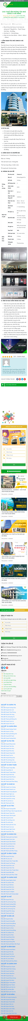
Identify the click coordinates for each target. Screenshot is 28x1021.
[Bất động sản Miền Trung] (14, 4)
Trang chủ (5, 15)
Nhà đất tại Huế (6, 896)
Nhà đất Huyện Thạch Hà (8, 813)
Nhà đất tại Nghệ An (8, 784)
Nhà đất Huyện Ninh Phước (8, 777)
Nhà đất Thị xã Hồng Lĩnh (8, 820)
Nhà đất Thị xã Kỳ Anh (7, 822)
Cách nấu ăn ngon (6, 690)
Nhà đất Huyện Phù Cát (7, 954)
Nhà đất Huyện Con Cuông (8, 787)
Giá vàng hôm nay (8, 673)
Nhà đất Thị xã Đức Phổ (7, 882)
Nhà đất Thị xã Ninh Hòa (7, 846)
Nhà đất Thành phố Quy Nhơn (9, 961)
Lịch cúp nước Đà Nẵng (9, 686)
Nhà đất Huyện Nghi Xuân (8, 829)
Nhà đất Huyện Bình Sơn (7, 887)
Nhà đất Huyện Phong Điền (8, 906)
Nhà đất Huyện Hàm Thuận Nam (9, 870)
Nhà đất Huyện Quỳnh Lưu (8, 789)
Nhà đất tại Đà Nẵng (8, 994)
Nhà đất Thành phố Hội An (8, 987)
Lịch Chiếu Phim (7, 682)
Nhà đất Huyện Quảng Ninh (8, 738)
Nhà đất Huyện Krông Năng (8, 930)
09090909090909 (14, 471)
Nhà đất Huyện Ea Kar (7, 919)
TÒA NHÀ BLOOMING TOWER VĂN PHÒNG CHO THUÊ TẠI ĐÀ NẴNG (13, 512)
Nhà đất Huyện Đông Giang (8, 978)
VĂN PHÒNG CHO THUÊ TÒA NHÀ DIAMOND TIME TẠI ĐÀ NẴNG (14, 601)
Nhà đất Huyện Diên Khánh (8, 841)
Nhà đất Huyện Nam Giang (8, 969)
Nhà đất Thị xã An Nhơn (7, 958)
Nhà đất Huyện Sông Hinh (8, 753)
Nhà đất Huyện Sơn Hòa (7, 748)
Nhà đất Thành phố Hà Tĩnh (8, 824)
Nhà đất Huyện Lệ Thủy (7, 731)
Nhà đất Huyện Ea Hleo (7, 935)
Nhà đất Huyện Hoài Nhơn (8, 949)
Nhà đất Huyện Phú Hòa (7, 750)
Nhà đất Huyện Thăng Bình (8, 982)
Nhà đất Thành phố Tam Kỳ (8, 991)
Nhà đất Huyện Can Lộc (7, 827)
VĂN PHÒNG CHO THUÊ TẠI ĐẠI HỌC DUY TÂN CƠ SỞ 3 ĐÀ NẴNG (13, 557)
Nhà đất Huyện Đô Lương (8, 798)
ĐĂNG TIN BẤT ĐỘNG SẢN (17, 0)
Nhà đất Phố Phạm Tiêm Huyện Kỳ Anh (11, 811)
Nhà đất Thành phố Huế (7, 913)
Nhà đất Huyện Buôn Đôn (8, 937)
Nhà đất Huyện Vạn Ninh (7, 848)
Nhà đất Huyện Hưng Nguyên (9, 791)
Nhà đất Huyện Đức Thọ (7, 831)
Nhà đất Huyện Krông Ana (8, 925)
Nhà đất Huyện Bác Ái (7, 770)
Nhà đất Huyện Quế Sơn (7, 971)
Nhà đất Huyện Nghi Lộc (7, 794)
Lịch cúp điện (6, 678)
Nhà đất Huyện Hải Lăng (7, 714)
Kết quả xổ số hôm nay (9, 676)
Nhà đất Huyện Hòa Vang (8, 999)
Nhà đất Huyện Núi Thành (8, 985)
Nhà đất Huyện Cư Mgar (7, 939)
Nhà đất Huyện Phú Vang (8, 911)
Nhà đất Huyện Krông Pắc (8, 941)
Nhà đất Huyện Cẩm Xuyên (8, 815)
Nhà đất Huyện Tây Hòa (7, 746)
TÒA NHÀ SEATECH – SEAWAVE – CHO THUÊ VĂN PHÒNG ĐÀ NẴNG (14, 490)
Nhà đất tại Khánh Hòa (8, 834)
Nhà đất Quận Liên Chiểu (8, 1008)
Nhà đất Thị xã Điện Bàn (7, 989)
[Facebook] (2, 667)
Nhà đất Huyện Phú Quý (7, 856)
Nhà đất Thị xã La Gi (6, 858)
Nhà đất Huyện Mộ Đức (7, 884)
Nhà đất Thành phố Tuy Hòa (8, 762)
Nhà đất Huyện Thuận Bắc (8, 767)
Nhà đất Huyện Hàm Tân (7, 867)
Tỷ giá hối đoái (7, 684)
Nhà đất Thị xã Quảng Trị (8, 716)
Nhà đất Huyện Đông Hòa (8, 757)
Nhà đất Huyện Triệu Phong (8, 712)
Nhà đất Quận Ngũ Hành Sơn (9, 1013)
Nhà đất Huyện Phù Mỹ (7, 951)
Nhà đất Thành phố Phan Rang (9, 781)
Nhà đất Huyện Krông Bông (8, 923)
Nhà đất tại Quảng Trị (8, 704)
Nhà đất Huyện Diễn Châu (8, 796)
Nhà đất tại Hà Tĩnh (7, 805)
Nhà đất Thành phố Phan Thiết (9, 874)
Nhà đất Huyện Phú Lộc (7, 899)
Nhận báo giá (14, 1017)
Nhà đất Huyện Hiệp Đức (7, 973)
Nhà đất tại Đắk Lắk (7, 916)
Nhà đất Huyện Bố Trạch (7, 736)
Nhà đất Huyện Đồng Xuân (8, 744)
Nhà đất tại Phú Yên (7, 741)
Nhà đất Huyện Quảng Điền (8, 904)
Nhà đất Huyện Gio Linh (7, 710)
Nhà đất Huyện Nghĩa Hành (8, 880)
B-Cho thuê (12, 15)
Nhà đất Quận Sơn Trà (7, 1011)
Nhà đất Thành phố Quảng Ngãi (9, 894)
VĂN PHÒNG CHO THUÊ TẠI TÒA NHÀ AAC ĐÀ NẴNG (13, 535)
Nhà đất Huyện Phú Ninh (7, 980)
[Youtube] (7, 667)
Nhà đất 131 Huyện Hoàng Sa (9, 997)
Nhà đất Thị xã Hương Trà (8, 908)
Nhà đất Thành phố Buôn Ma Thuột (10, 944)
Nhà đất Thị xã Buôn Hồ (7, 932)
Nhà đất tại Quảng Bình (9, 726)
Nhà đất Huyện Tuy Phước (8, 956)
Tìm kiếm (3, 693)
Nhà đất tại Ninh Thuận (9, 765)
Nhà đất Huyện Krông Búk (8, 921)
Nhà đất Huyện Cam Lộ (7, 721)
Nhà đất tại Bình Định (8, 946)
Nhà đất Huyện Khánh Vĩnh (8, 844)
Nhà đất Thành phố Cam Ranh (9, 837)
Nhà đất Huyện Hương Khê (8, 808)
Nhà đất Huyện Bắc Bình (7, 872)
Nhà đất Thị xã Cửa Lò (7, 800)
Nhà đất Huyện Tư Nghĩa (7, 891)
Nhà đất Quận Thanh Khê (8, 1002)
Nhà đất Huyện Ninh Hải (7, 774)
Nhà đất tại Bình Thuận (8, 853)
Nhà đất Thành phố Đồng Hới (9, 733)
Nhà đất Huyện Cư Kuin (7, 928)
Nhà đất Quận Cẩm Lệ (7, 1004)
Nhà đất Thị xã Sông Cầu (7, 760)
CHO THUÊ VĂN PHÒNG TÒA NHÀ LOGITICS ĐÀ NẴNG (14, 579)
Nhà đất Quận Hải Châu (7, 1006)
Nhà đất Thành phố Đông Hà (9, 719)
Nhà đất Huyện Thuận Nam (8, 772)
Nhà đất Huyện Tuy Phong (8, 863)
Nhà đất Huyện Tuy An (7, 755)
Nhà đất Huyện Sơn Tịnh (7, 889)
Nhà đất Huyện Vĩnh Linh (7, 723)
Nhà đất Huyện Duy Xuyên (8, 966)
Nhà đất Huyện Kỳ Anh (7, 817)
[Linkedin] (5, 667)
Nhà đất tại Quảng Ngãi (9, 877)
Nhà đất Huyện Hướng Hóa (8, 707)
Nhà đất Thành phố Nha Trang (9, 850)
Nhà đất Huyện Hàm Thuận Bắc (9, 861)
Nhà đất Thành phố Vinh (7, 803)
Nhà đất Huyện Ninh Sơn (7, 779)
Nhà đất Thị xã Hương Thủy (8, 902)
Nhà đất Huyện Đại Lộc (7, 975)
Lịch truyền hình (7, 688)
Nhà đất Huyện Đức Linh (7, 865)
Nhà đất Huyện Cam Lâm (8, 839)
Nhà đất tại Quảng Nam (9, 963)
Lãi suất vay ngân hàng (9, 680)
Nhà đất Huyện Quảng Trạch (8, 729)
